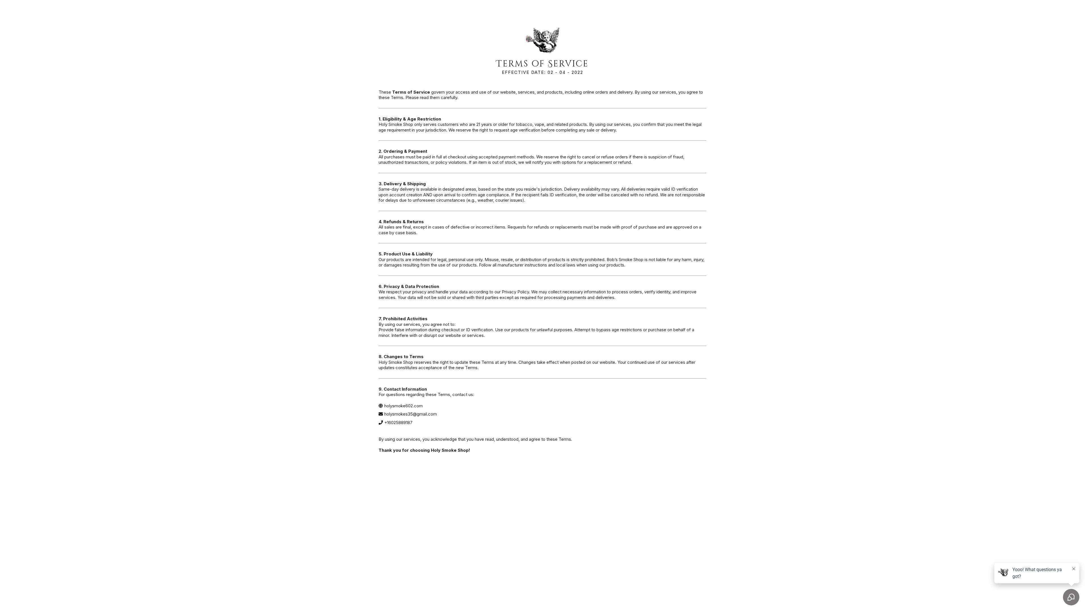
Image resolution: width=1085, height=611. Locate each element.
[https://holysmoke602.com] (542, 41)
